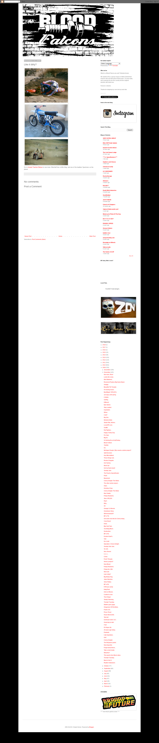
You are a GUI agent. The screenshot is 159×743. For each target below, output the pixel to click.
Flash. (105, 475)
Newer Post (28, 236)
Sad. (105, 539)
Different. (106, 402)
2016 (104, 350)
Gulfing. (106, 399)
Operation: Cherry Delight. (111, 544)
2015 (104, 352)
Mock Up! (106, 465)
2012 (104, 360)
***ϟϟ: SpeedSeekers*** (110, 157)
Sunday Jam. (108, 470)
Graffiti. (106, 427)
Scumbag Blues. (108, 528)
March (106, 683)
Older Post (92, 236)
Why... (105, 503)
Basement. (107, 478)
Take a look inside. (109, 650)
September (107, 668)
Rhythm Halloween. (109, 663)
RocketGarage (107, 176)
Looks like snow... (109, 377)
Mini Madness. (108, 379)
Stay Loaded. (108, 407)
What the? (107, 652)
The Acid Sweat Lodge (109, 152)
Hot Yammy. (107, 463)
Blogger (91, 727)
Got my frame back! (109, 468)
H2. (105, 448)
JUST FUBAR (107, 200)
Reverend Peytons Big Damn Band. (114, 382)
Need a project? (108, 561)
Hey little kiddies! (109, 455)
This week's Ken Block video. (112, 655)
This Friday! (107, 597)
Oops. (105, 486)
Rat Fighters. (107, 430)
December (107, 370)
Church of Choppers (109, 204)
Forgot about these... (110, 647)
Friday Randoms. (109, 496)
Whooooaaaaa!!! (109, 513)
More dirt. (106, 571)
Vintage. (106, 384)
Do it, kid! (106, 541)
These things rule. (109, 458)
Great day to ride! (109, 622)
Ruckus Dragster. (109, 460)
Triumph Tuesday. (109, 602)
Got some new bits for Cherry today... (114, 518)
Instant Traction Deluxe (35, 167)
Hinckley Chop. (108, 488)
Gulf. (105, 637)
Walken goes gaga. (109, 604)
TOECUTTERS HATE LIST (110, 209)
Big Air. (106, 437)
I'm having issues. (109, 389)
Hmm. (105, 523)
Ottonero (105, 181)
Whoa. (106, 412)
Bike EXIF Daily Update (110, 143)
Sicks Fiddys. (108, 582)
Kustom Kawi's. (108, 536)
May (105, 678)
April (105, 681)
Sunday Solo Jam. (109, 546)
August (106, 671)
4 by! (105, 625)
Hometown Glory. (109, 511)
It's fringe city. (108, 627)
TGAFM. (106, 445)
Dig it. (105, 501)
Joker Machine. (108, 579)
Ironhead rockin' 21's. (110, 620)
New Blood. (107, 564)
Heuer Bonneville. (109, 615)
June (105, 676)
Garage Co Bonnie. (109, 508)
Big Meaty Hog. (108, 577)
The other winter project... (111, 483)
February (107, 686)
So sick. (106, 549)
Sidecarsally (107, 247)
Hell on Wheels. (108, 592)
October (106, 666)
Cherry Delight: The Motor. (111, 480)
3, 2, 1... (106, 554)
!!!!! (104, 506)
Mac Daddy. (107, 493)
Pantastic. (107, 632)
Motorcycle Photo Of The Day (112, 214)
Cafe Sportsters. (108, 635)
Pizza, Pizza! (107, 612)
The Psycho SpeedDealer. (111, 473)
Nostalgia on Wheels (109, 242)
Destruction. (107, 531)
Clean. (106, 556)
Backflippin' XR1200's (110, 392)
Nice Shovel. (107, 551)
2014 (104, 355)
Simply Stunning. (109, 599)
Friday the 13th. (108, 569)
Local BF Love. (108, 425)
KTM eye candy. (108, 587)
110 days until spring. (110, 395)
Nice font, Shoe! (108, 374)
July (105, 673)
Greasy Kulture (107, 228)
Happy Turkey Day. (109, 432)
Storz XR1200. (108, 498)
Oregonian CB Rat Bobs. (111, 607)
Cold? (105, 415)
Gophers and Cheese (109, 162)
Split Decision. (108, 453)
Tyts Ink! (106, 617)
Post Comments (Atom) (39, 239)
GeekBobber (107, 195)
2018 (104, 345)
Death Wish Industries (109, 190)
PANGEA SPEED (108, 223)
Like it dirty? (107, 574)
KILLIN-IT (105, 185)
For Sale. (106, 435)
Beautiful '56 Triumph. (110, 387)
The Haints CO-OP (108, 252)
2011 (104, 362)
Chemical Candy (108, 166)
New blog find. (108, 645)
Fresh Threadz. (108, 559)
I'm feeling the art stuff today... (112, 440)
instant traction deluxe (110, 147)
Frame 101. (107, 609)
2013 (104, 357)
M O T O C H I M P (108, 219)
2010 (104, 365)
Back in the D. (108, 660)
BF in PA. (106, 584)
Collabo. (106, 397)
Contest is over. (108, 594)
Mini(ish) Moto (108, 420)
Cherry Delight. (108, 640)
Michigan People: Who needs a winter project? (117, 450)
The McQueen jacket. (110, 642)
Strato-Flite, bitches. (109, 422)
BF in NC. (106, 534)
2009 (104, 367)
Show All (131, 255)
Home (60, 236)
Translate (115, 65)
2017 (104, 347)
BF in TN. (106, 516)
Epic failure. (107, 405)
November (107, 372)
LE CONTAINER (107, 171)
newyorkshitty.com (109, 238)
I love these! (107, 521)
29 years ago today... (110, 630)
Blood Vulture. (108, 443)
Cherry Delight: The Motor (111, 491)
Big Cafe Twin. (108, 526)
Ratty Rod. (107, 589)
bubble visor (106, 233)
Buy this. (106, 417)
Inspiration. (107, 410)
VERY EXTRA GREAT (109, 138)
